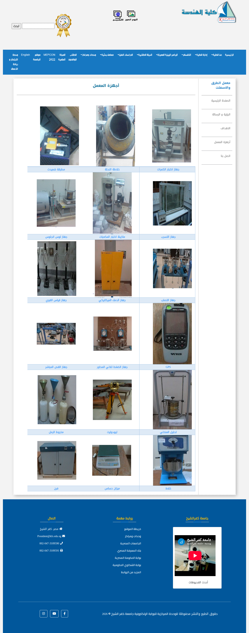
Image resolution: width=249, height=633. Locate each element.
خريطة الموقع (132, 528)
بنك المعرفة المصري (129, 550)
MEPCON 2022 (49, 57)
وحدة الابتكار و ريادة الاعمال (13, 62)
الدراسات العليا (126, 55)
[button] (64, 613)
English (25, 55)
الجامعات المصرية (130, 543)
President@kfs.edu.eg (49, 536)
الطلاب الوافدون (72, 57)
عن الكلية (217, 55)
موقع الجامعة (36, 57)
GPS (168, 367)
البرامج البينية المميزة (168, 55)
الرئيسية (229, 55)
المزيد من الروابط (131, 572)
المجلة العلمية (61, 57)
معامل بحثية (108, 55)
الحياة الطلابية (145, 55)
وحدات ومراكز (89, 55)
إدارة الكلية (201, 55)
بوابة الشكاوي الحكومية (127, 565)
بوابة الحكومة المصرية (128, 557)
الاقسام (187, 55)
